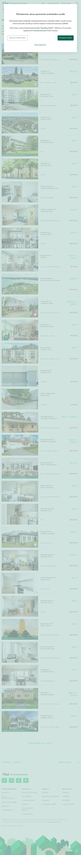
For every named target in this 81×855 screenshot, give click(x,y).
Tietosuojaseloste (40, 45)
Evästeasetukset (40, 31)
